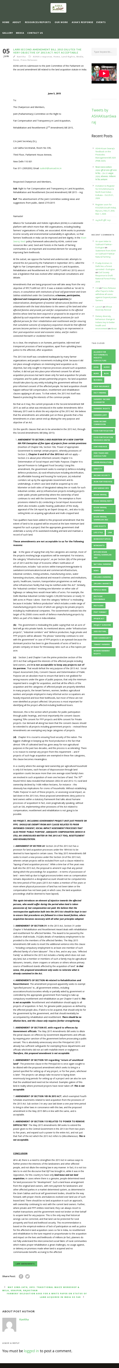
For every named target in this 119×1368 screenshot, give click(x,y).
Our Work (61, 22)
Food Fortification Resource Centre (103, 438)
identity (98, 469)
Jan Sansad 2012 (101, 488)
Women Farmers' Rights (102, 652)
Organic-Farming (102, 577)
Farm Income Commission (100, 423)
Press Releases (29, 60)
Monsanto (99, 545)
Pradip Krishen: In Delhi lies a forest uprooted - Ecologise (105, 266)
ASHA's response (42, 56)
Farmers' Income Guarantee (102, 400)
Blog (106, 373)
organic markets (102, 583)
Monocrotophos (102, 539)
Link (110, 532)
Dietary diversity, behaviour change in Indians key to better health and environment (105, 322)
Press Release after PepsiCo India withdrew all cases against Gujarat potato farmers (106, 294)
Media (20, 32)
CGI (97, 288)
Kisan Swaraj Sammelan (100, 508)
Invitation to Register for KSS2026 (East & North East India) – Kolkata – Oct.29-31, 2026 (105, 192)
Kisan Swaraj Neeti (103, 501)
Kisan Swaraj (100, 494)
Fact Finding (100, 393)
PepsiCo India (100, 590)
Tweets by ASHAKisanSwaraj (104, 116)
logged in (31, 1350)
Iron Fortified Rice (103, 481)
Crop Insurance (101, 386)
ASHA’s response (82, 22)
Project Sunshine (102, 625)
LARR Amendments (25, 1264)
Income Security (102, 475)
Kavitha (21, 56)
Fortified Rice (100, 446)
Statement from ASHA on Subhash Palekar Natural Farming (105, 253)
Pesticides (99, 605)
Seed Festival (100, 631)
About (17, 22)
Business (98, 380)
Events (101, 22)
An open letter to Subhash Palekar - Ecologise (104, 244)
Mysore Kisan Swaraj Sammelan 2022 (102, 555)
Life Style (98, 532)
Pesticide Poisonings (99, 597)
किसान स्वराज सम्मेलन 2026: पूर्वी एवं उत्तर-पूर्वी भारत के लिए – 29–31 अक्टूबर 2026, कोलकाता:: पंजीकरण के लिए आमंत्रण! (106, 173)
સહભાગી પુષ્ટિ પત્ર (103, 220)
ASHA (96, 367)
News (16, 60)
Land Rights (68, 56)
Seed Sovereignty (102, 638)
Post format (100, 612)
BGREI (96, 373)
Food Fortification (103, 431)
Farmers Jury (100, 415)
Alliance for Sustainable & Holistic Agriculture (101, 356)
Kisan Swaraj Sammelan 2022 (101, 518)
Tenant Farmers (102, 644)
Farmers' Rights (102, 408)
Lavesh (98, 306)
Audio (107, 367)
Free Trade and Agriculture (101, 454)
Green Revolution (103, 462)
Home (5, 22)
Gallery (7, 32)
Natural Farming (102, 564)
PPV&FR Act (99, 618)
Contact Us (35, 32)
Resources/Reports (38, 22)
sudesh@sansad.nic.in (51, 168)
